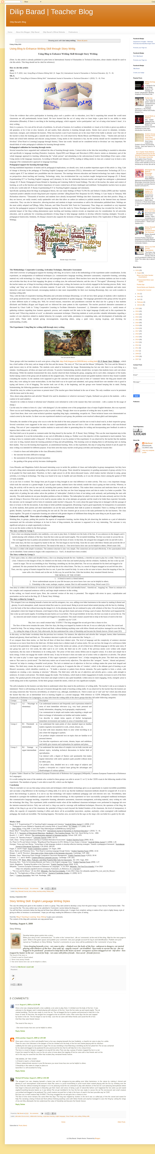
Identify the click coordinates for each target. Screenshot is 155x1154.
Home (10, 32)
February (140, 302)
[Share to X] (50, 888)
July (138, 294)
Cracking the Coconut (144, 290)
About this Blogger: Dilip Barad (27, 32)
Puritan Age (149, 98)
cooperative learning (49, 1116)
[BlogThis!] (48, 888)
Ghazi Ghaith (70, 1116)
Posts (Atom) (23, 1125)
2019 (137, 325)
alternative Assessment (22, 1116)
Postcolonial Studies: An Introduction (149, 191)
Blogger (97, 1138)
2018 (137, 328)
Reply (18, 1031)
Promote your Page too (140, 47)
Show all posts (82, 40)
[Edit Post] (68, 978)
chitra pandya (21, 1038)
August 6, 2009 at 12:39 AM (30, 1005)
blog (16, 891)
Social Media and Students (146, 287)
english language (60, 1116)
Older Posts (121, 1122)
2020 (137, 322)
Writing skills (50, 891)
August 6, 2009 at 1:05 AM (36, 1038)
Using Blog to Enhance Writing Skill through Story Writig (42, 48)
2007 (137, 359)
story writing (32, 891)
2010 (137, 351)
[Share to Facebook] (53, 888)
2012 (137, 345)
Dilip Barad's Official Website (54, 32)
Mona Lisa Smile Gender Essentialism (145, 276)
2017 (137, 331)
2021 (137, 320)
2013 (137, 342)
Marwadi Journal (23, 891)
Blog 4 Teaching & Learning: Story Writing (31, 917)
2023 (137, 314)
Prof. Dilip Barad (138, 56)
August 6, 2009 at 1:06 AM (39, 1078)
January (140, 305)
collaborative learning (36, 1116)
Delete (22, 1031)
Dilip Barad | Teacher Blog (51, 12)
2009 (137, 353)
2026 (137, 270)
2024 (137, 311)
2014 (137, 339)
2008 (137, 356)
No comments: (34, 888)
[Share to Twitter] (16, 984)
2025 (137, 308)
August (139, 273)
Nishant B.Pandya (22, 1078)
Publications (73, 32)
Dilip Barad (136, 68)
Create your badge (138, 72)
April (138, 299)
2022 (137, 317)
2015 (137, 337)
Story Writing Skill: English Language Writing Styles (40, 901)
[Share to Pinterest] (55, 888)
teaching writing (41, 891)
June (139, 296)
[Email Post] (41, 888)
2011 (137, 348)
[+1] (29, 987)
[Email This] (46, 888)
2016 (137, 334)
